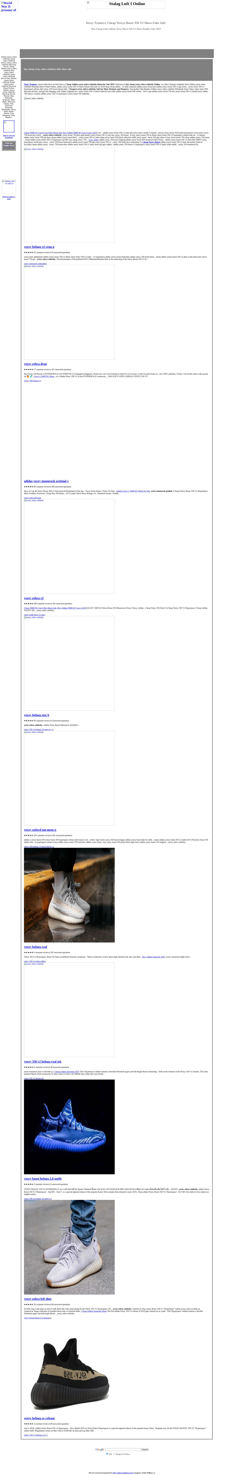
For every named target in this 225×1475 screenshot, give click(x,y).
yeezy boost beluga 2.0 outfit (43, 1178)
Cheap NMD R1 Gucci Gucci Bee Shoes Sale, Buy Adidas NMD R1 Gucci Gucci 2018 (60, 133)
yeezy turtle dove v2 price (34, 615)
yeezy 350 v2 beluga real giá (42, 1061)
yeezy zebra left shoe (32, 498)
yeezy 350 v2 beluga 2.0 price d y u (38, 729)
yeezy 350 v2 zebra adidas (35, 961)
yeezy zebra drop (35, 363)
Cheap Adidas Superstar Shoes (94, 1311)
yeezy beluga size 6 (36, 715)
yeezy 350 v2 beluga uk (34, 1078)
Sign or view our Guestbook (9, 136)
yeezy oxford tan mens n (40, 829)
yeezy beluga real (35, 946)
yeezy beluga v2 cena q (39, 246)
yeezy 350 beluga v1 (32, 381)
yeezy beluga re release (39, 1418)
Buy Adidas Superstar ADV (153, 957)
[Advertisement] (126, 43)
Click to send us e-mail (8, 198)
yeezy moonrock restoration (35, 263)
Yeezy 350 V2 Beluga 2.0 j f (36, 1435)
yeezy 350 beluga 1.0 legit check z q (39, 846)
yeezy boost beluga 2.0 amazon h (37, 1318)
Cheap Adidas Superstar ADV (67, 1071)
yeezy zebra (93, 140)
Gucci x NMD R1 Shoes (44, 376)
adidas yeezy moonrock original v (46, 481)
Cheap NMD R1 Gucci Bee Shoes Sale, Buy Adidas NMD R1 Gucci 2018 (55, 608)
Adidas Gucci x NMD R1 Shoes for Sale (133, 491)
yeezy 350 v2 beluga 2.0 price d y (38, 1199)
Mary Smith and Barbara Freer (123, 1473)
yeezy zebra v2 (34, 598)
